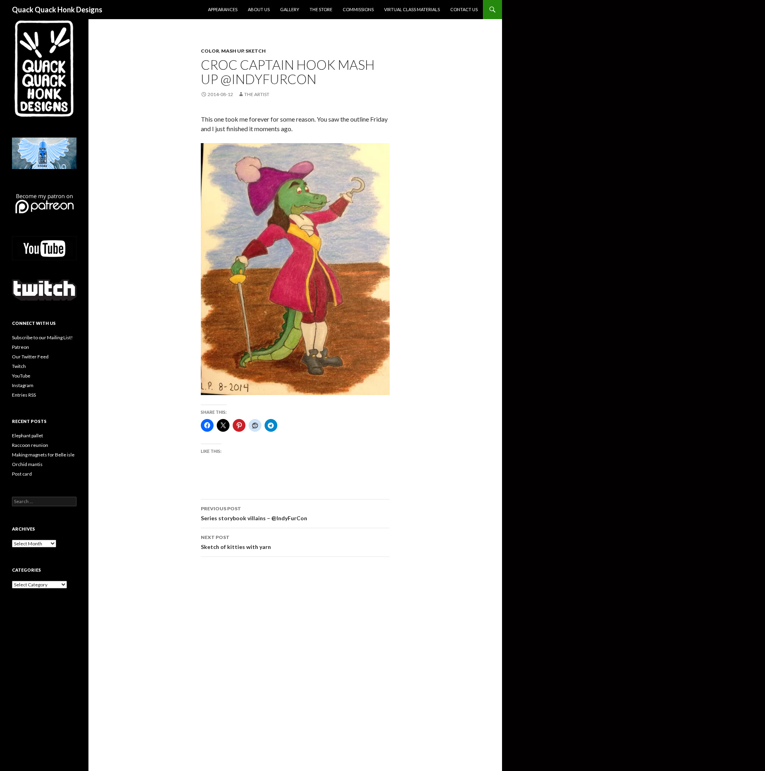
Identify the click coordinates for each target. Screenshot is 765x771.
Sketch (255, 51)
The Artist (256, 94)
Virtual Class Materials (412, 9)
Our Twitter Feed (30, 357)
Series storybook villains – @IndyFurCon (254, 513)
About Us (259, 9)
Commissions (358, 9)
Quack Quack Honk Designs (57, 9)
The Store (321, 9)
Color (210, 51)
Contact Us (464, 9)
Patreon (20, 347)
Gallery (289, 9)
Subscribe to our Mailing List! (42, 337)
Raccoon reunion (30, 445)
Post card (22, 474)
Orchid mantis (27, 464)
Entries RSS (24, 395)
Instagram (22, 385)
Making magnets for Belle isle (43, 455)
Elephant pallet (27, 436)
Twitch (19, 366)
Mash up (232, 51)
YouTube (21, 376)
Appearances (222, 9)
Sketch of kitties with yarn (236, 542)
